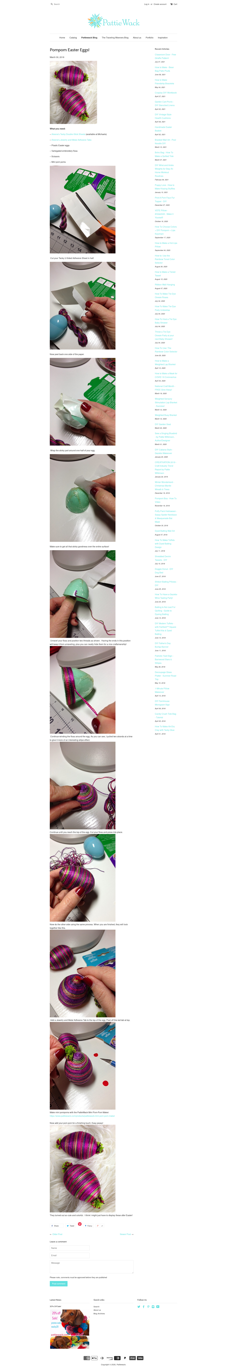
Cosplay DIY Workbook (166, 92)
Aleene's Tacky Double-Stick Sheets (68, 134)
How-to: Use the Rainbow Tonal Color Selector (165, 259)
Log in (146, 4)
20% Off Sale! (55, 1306)
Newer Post (125, 1234)
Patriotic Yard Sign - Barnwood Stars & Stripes (164, 659)
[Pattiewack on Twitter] (138, 1307)
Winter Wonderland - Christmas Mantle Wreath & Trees (164, 486)
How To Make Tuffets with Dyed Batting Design (165, 544)
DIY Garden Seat (163, 424)
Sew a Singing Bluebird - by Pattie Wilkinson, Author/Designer (166, 437)
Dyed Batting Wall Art (165, 530)
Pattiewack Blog (89, 37)
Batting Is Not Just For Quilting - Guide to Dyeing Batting (165, 611)
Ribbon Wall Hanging (165, 284)
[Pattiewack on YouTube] (157, 1307)
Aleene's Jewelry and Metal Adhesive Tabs (71, 139)
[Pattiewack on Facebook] (143, 1307)
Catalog (73, 37)
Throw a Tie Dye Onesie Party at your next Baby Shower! (164, 335)
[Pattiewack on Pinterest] (148, 1307)
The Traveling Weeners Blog (115, 37)
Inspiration (163, 37)
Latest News (55, 1300)
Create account (160, 4)
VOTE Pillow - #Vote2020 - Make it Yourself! (164, 214)
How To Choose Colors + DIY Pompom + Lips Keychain (166, 230)
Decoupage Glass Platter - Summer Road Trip (165, 676)
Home (62, 37)
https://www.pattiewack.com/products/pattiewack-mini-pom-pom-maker (82, 1115)
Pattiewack (121, 1364)
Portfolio (149, 37)
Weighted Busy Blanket (166, 415)
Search (96, 1306)
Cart (175, 4)
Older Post (57, 1234)
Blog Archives (99, 1313)
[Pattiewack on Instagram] (153, 1307)
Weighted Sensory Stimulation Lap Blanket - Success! (166, 402)
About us (137, 37)
